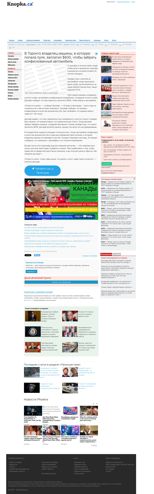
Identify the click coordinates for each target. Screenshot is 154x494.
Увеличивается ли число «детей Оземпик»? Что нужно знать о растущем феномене (116, 223)
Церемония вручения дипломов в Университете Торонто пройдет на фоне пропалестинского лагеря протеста (116, 217)
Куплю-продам (13, 86)
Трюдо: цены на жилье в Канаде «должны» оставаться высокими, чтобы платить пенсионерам (116, 210)
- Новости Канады (15, 462)
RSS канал (11, 65)
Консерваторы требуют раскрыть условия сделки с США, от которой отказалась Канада (50, 316)
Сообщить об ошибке (89, 256)
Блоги (114, 40)
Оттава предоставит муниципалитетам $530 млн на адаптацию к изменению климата (117, 197)
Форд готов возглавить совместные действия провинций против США (121, 98)
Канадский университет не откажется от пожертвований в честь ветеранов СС (116, 282)
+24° (13, 47)
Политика (46, 40)
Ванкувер (114, 44)
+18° (96, 44)
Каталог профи (13, 90)
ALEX (103, 188)
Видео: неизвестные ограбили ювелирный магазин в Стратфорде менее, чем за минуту (57, 233)
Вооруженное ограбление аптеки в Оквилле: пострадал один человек (50, 246)
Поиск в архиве (13, 59)
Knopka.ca (11, 68)
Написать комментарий (38, 291)
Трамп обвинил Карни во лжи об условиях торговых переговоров (123, 106)
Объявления (12, 83)
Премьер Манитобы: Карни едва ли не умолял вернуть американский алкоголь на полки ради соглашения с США (118, 293)
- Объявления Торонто (16, 471)
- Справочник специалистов (18, 469)
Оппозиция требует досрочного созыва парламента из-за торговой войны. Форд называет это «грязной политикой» (122, 125)
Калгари (128, 44)
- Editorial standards (80, 467)
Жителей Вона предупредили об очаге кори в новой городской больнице (123, 115)
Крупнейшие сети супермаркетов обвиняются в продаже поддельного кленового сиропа (87, 332)
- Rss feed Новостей (48, 473)
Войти (133, 2)
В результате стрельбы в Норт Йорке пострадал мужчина (46, 244)
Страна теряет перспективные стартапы (116, 287)
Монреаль (86, 44)
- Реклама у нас (79, 462)
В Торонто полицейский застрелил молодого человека (87, 386)
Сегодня (11, 56)
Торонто (72, 44)
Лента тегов (12, 62)
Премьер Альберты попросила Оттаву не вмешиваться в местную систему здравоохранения (116, 275)
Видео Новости (84, 40)
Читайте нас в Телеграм (43, 170)
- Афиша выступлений (49, 467)
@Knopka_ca (28, 300)
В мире (20, 40)
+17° (108, 44)
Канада (11, 40)
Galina (103, 235)
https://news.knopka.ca (53, 484)
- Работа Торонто (47, 469)
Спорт (106, 40)
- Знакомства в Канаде (49, 462)
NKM (103, 208)
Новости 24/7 (12, 77)
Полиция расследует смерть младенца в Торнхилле (44, 230)
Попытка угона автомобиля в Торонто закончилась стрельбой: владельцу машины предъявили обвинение (50, 332)
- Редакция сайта (79, 464)
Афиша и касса (13, 74)
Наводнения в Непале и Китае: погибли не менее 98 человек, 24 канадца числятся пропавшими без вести (50, 372)
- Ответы (11, 467)
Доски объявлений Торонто (38, 278)
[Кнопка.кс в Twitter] (96, 53)
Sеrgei (103, 182)
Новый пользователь (123, 2)
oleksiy (103, 195)
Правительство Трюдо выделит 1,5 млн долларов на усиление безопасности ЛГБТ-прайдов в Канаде (117, 183)
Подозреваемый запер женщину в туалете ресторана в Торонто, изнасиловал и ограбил (57, 241)
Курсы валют (30, 44)
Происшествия (70, 40)
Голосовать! (106, 164)
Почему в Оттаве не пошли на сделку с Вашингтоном (85, 314)
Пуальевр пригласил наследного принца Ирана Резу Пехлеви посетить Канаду (116, 261)
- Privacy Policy (78, 473)
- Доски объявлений (48, 464)
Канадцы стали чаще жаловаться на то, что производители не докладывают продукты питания (118, 203)
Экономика (58, 40)
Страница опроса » (108, 173)
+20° (81, 44)
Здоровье (97, 40)
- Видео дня (12, 464)
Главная (11, 53)
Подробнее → (31, 271)
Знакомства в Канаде (34, 263)
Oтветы (10, 93)
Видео (10, 95)
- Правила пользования (82, 471)
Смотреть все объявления (61, 282)
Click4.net (11, 80)
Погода (66, 44)
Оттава (100, 44)
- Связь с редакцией (80, 469)
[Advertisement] (72, 23)
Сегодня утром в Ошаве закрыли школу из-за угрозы (44, 227)
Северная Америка (33, 40)
